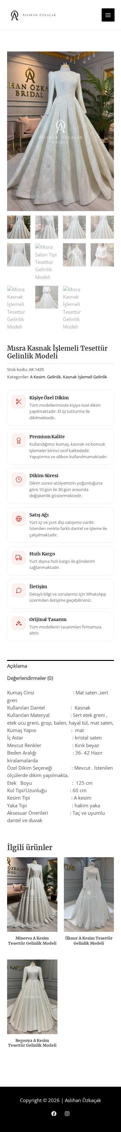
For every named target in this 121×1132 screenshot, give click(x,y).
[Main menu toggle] (108, 14)
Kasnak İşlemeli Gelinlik (85, 377)
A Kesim (37, 377)
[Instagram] (67, 1113)
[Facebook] (53, 1113)
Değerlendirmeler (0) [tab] (30, 678)
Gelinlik (54, 377)
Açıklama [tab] (17, 666)
